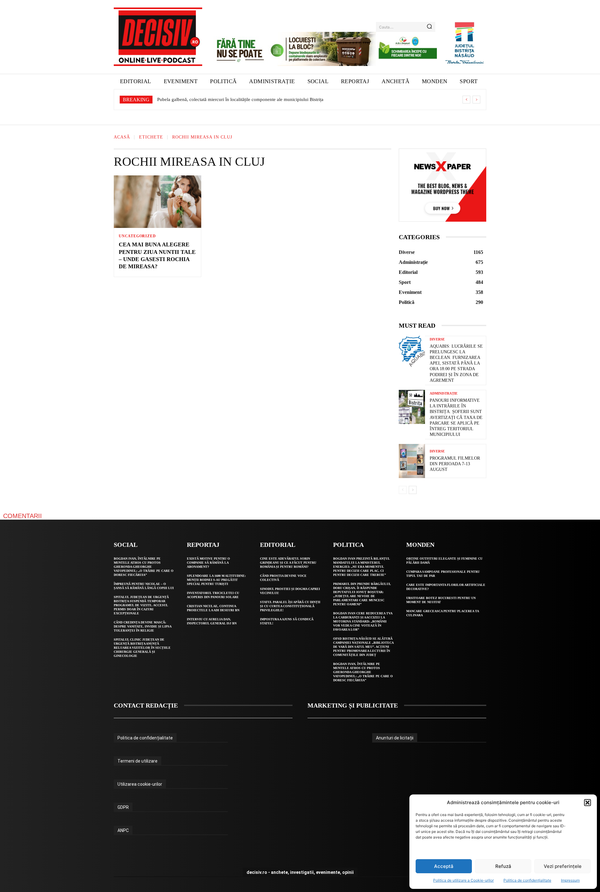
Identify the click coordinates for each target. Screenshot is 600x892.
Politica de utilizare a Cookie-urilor (463, 880)
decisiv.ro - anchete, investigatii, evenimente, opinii (300, 872)
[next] (476, 99)
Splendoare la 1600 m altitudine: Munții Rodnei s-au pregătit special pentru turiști (216, 580)
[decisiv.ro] (158, 36)
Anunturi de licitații (394, 737)
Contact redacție (146, 705)
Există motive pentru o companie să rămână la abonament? (208, 562)
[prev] (466, 99)
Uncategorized (137, 236)
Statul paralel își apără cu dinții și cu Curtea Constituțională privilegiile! (290, 606)
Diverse (437, 339)
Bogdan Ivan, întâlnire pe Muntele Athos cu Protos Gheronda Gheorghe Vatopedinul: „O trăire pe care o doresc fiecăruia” (143, 567)
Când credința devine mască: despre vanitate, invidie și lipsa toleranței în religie (143, 626)
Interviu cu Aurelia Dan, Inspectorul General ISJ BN (212, 621)
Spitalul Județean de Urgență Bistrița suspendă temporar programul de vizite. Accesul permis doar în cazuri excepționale (141, 605)
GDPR (123, 807)
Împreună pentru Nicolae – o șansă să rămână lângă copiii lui (144, 586)
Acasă (122, 137)
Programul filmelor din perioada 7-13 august (455, 464)
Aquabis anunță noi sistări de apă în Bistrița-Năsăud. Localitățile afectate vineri (236, 99)
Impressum (570, 880)
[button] (587, 802)
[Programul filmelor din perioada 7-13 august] (412, 461)
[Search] (429, 27)
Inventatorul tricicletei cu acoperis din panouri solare (213, 595)
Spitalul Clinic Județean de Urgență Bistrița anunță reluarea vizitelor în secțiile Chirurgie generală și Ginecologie (142, 648)
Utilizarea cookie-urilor (140, 784)
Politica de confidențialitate (527, 880)
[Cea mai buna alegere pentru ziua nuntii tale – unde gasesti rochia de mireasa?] (157, 201)
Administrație (444, 393)
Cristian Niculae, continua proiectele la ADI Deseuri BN (213, 608)
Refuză (503, 866)
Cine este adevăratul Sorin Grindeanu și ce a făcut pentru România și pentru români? (288, 562)
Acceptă (443, 866)
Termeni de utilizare (138, 760)
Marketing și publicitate (353, 705)
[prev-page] (403, 490)
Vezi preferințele (563, 866)
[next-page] (413, 490)
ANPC (123, 830)
